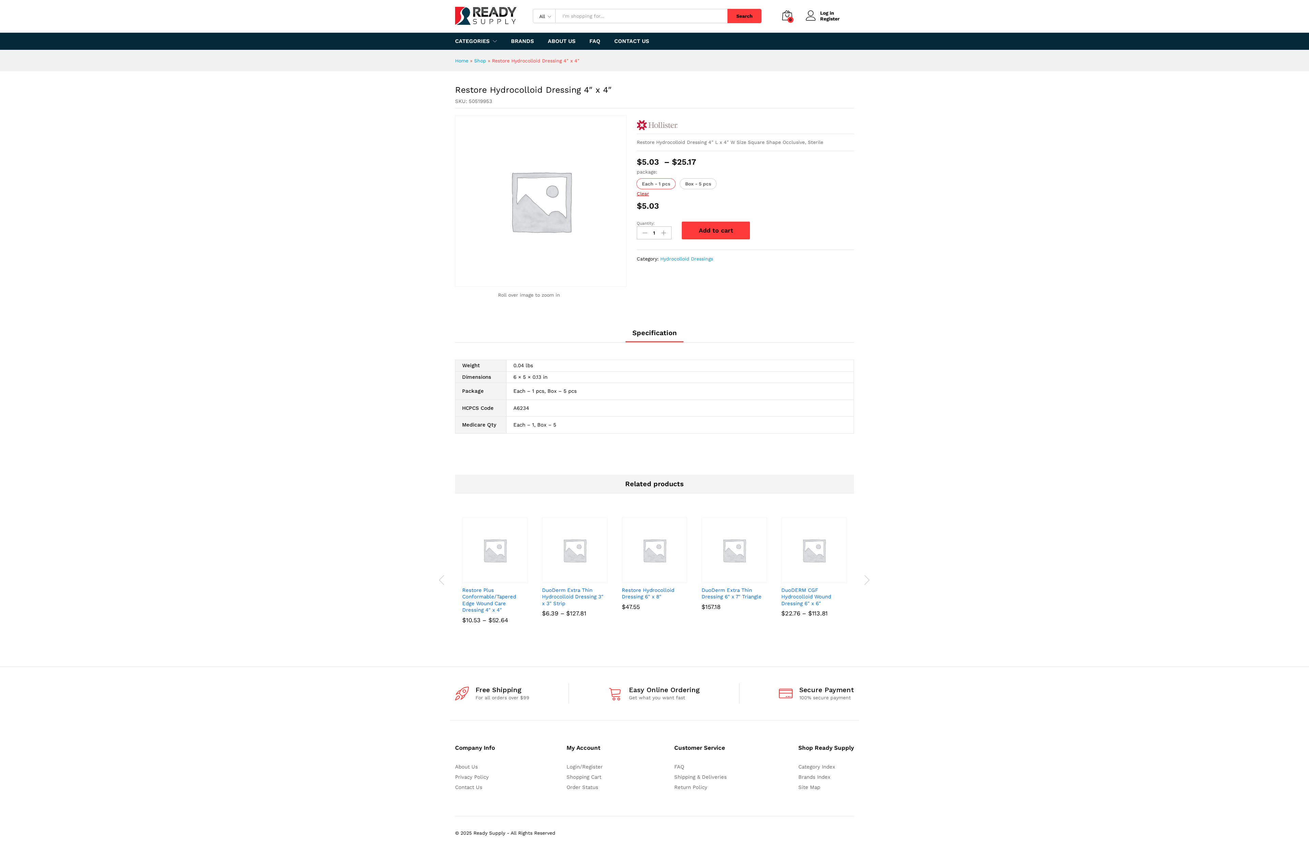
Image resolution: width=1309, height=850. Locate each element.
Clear (643, 193)
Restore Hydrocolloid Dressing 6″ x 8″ (648, 593)
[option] (495, 580)
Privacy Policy (472, 777)
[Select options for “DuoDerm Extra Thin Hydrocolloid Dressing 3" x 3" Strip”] (567, 579)
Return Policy (690, 787)
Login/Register (585, 767)
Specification (654, 332)
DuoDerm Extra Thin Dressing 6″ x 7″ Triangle (732, 593)
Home (461, 60)
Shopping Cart (584, 777)
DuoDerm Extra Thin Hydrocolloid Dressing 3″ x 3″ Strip (572, 597)
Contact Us (631, 41)
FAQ (594, 41)
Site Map (809, 787)
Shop (480, 60)
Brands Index (814, 777)
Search (744, 16)
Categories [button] (472, 41)
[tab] (654, 335)
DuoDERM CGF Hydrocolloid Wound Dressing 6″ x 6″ (806, 597)
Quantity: (646, 223)
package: (647, 172)
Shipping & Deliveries (700, 777)
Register (830, 18)
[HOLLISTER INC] (657, 125)
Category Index (816, 767)
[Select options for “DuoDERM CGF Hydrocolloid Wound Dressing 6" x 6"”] (806, 579)
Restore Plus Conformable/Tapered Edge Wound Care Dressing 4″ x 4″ (489, 600)
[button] (656, 184)
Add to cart (716, 230)
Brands (522, 41)
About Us (561, 41)
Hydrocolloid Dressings (686, 259)
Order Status (582, 787)
